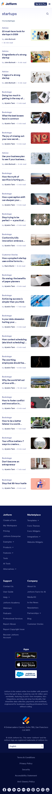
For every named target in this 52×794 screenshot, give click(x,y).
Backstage (7, 92)
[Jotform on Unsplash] (47, 789)
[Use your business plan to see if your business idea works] (40, 158)
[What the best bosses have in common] (40, 118)
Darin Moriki (9, 266)
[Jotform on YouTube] (38, 789)
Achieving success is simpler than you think (13, 300)
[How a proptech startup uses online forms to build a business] (40, 260)
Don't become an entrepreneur (10, 463)
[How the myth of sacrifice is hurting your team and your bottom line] (40, 179)
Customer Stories (10, 254)
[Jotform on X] (9, 789)
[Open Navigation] (49, 4)
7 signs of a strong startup (11, 76)
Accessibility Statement (26, 775)
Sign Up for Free (40, 4)
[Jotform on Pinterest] (33, 789)
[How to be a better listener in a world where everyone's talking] (40, 423)
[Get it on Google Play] (26, 655)
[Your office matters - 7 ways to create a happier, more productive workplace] (40, 443)
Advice (5, 28)
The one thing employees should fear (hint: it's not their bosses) (13, 361)
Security (26, 769)
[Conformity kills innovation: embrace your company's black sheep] (40, 240)
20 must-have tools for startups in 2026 (13, 33)
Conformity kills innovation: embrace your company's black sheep (12, 239)
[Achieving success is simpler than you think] (40, 301)
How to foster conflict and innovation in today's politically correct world (13, 402)
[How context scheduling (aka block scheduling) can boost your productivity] (40, 341)
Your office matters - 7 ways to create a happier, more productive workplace (13, 443)
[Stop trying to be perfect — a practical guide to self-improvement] (40, 219)
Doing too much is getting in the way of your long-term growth (13, 97)
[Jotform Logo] (9, 4)
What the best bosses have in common (12, 117)
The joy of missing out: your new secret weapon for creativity (13, 138)
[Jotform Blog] (23, 789)
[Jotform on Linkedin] (14, 789)
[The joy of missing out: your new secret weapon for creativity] (40, 138)
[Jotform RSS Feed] (28, 789)
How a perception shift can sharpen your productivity (13, 199)
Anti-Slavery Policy (26, 781)
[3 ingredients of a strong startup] (40, 57)
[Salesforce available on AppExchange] (26, 674)
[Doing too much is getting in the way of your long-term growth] (40, 97)
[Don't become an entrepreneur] (40, 464)
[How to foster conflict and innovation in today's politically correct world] (40, 402)
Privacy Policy (26, 763)
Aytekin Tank (10, 103)
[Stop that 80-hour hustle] (40, 484)
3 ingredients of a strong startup (14, 56)
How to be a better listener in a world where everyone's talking (11, 422)
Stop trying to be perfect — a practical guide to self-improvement (13, 219)
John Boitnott (10, 39)
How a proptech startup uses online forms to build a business (14, 260)
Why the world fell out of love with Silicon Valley (13, 382)
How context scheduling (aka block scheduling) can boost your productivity (14, 341)
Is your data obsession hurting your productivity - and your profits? (13, 321)
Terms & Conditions (26, 757)
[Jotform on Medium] (19, 789)
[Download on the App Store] (26, 664)
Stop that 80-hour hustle (14, 483)
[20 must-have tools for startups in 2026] (40, 35)
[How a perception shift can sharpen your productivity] (40, 199)
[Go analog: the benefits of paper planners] (40, 280)
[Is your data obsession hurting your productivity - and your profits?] (40, 321)
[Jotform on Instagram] (43, 789)
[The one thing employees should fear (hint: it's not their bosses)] (40, 362)
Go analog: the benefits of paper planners (13, 280)
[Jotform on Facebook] (4, 789)
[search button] (47, 13)
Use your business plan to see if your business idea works (13, 158)
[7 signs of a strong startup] (40, 77)
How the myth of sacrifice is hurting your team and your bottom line (14, 178)
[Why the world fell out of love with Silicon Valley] (40, 382)
